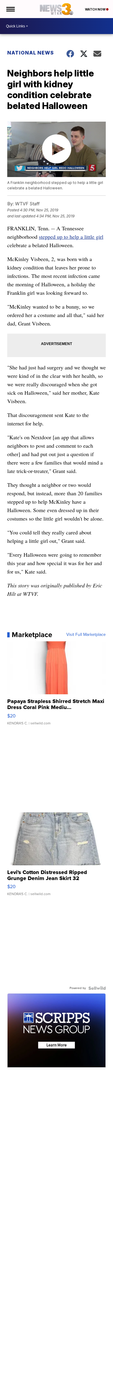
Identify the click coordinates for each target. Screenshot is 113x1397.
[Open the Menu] (10, 9)
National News (30, 53)
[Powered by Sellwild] (97, 988)
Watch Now (95, 9)
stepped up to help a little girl (71, 236)
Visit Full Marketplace (86, 635)
